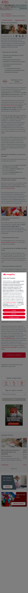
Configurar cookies (14, 317)
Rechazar (14, 313)
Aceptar (14, 310)
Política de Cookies (11, 302)
